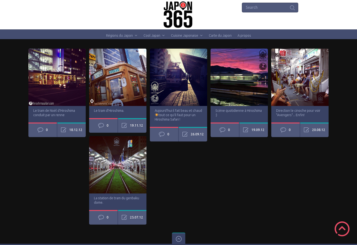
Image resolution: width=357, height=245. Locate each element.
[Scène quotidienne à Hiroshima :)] (239, 51)
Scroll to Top (342, 228)
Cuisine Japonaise (184, 35)
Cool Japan (152, 35)
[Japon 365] (179, 14)
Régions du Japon (119, 35)
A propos (244, 35)
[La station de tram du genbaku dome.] (117, 138)
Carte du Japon (220, 35)
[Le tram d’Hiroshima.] (117, 51)
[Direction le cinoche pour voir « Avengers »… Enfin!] (300, 51)
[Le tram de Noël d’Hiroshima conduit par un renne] (57, 51)
